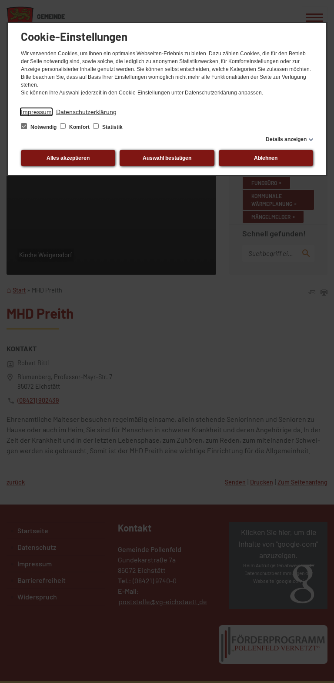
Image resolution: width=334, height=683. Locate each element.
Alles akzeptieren (68, 158)
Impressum (36, 111)
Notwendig (43, 127)
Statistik (112, 127)
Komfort (79, 127)
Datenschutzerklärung (86, 111)
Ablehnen (265, 158)
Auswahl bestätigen (167, 158)
